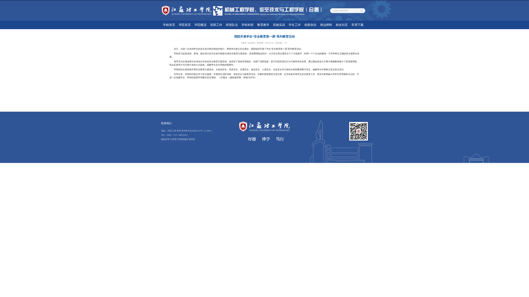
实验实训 (279, 25)
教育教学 (263, 25)
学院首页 (185, 25)
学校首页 (169, 25)
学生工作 (295, 25)
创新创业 (310, 25)
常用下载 (357, 25)
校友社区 (342, 25)
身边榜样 (326, 25)
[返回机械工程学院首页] (243, 6)
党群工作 (216, 25)
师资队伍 (232, 25)
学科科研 (247, 25)
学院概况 (200, 25)
